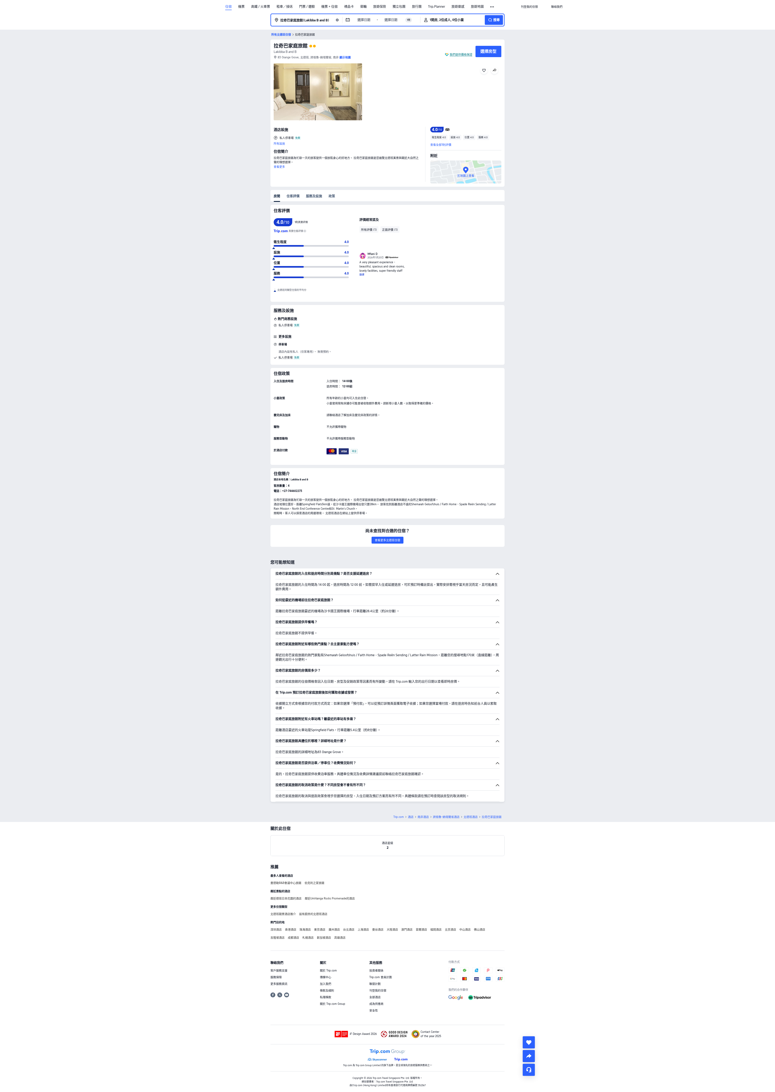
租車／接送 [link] (284, 6)
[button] (492, 7)
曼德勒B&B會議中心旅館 (285, 882)
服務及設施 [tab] (314, 196)
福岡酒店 (436, 929)
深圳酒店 (276, 929)
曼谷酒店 (377, 929)
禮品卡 (349, 6)
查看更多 (279, 166)
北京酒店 (450, 929)
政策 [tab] (332, 196)
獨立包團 (399, 6)
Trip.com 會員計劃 (380, 977)
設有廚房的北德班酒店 (313, 914)
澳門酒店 (407, 929)
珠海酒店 (305, 929)
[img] (318, 91)
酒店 (411, 816)
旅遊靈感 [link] (457, 6)
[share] (529, 1056)
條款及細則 (327, 990)
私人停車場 (286, 325)
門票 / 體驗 (307, 6)
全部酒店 (375, 997)
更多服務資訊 (278, 983)
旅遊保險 (379, 6)
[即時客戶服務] (529, 1070)
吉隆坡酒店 (277, 937)
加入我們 (325, 983)
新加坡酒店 (324, 937)
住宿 (228, 6)
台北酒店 (348, 929)
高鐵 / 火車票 (260, 6)
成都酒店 (293, 937)
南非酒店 (423, 816)
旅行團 (417, 6)
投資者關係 (376, 970)
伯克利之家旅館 (314, 882)
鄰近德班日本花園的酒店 (286, 898)
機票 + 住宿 (329, 6)
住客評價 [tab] (293, 196)
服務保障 (276, 977)
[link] (529, 6)
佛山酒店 (479, 929)
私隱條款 (325, 997)
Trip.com (398, 816)
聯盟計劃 (375, 983)
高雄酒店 (340, 937)
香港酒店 (290, 929)
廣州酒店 (334, 929)
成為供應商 (376, 1003)
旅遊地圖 (477, 6)
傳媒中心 (325, 977)
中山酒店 (465, 929)
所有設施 (279, 143)
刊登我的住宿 (377, 990)
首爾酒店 (421, 929)
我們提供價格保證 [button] (461, 54)
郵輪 (363, 6)
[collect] (529, 1042)
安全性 (373, 1010)
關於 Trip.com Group (332, 1003)
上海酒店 (363, 929)
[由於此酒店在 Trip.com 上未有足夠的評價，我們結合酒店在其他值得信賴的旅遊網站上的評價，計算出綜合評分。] (305, 231)
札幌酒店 (308, 937)
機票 (241, 6)
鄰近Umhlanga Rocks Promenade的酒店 (330, 898)
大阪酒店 (392, 929)
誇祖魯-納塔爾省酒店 (446, 816)
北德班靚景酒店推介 (283, 914)
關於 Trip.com (328, 970)
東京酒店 (319, 929)
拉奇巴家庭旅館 (291, 46)
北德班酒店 (471, 816)
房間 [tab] (277, 196)
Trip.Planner (436, 6)
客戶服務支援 (278, 970)
